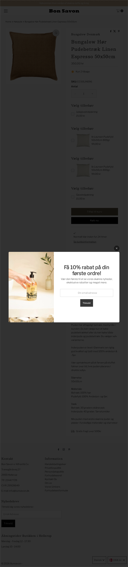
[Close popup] (116, 248)
